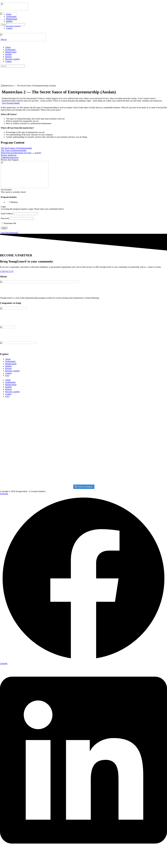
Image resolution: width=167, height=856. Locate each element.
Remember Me (9, 223)
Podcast (8, 57)
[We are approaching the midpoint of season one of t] (62, 422)
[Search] (1, 22)
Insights (8, 54)
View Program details (11, 103)
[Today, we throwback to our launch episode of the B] (20, 460)
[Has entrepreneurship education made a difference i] (20, 418)
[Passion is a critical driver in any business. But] (104, 415)
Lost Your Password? (9, 232)
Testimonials (10, 50)
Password (5, 218)
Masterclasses (10, 52)
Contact (8, 61)
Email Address (7, 213)
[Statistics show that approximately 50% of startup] (104, 462)
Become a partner (12, 59)
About (7, 47)
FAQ (7, 375)
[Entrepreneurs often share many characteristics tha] (62, 462)
